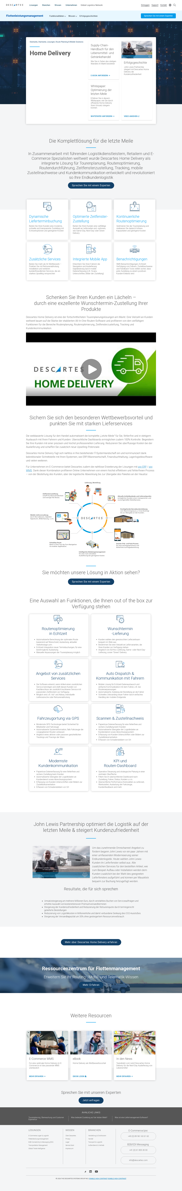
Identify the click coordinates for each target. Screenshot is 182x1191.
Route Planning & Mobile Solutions (69, 42)
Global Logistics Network (92, 5)
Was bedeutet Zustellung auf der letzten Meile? (89, 1117)
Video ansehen (131, 116)
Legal (67, 1142)
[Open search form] (174, 5)
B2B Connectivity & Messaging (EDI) (40, 1142)
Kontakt (163, 5)
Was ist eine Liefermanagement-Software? (131, 1117)
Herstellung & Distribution (97, 1136)
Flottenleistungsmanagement (24, 15)
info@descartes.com (138, 1160)
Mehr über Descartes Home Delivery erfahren (91, 942)
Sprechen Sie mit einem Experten (158, 16)
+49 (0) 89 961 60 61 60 (138, 1136)
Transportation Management (38, 1145)
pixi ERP (142, 466)
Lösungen (33, 5)
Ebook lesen (79, 1076)
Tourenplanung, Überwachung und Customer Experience (46, 1118)
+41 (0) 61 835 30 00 (138, 1150)
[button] (61, 862)
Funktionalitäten (56, 16)
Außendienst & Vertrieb (96, 1145)
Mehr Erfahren (91, 985)
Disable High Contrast (117, 1178)
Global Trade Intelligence (36, 1148)
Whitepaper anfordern (102, 116)
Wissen (58, 5)
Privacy (67, 1139)
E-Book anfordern (100, 76)
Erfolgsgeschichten (88, 16)
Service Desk (69, 1145)
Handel (90, 1139)
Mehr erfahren (37, 1076)
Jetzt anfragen (91, 1100)
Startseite (34, 42)
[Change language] (170, 5)
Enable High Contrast (98, 1178)
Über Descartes (70, 1136)
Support (155, 5)
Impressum (69, 1148)
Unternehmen (71, 5)
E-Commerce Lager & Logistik (38, 1136)
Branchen (46, 5)
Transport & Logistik (95, 1142)
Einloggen (145, 5)
